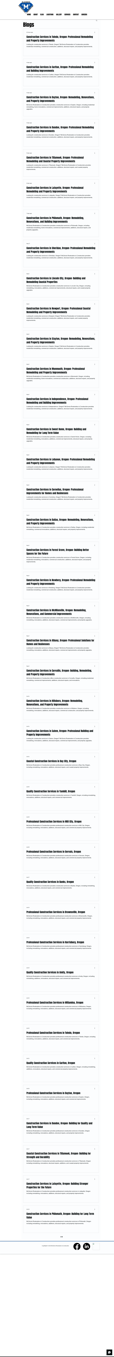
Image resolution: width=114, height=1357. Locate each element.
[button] (96, 21)
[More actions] (95, 32)
